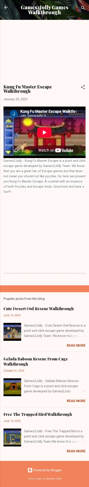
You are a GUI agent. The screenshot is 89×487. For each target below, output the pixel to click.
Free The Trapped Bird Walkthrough (37, 414)
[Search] (83, 8)
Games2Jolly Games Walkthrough (44, 10)
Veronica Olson (54, 478)
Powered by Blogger (47, 470)
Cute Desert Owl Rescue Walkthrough (38, 308)
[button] (83, 88)
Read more (76, 345)
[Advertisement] (44, 53)
